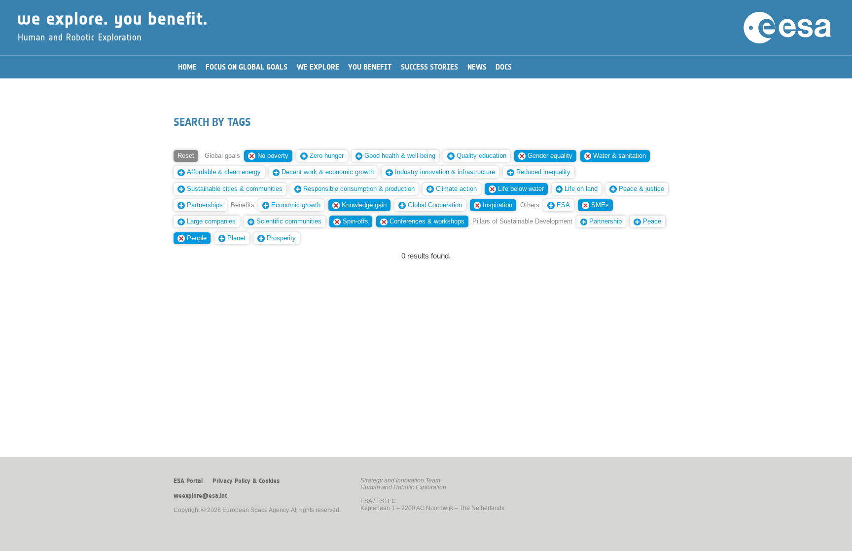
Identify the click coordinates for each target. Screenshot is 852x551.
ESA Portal (188, 481)
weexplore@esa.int (200, 496)
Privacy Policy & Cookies (246, 481)
